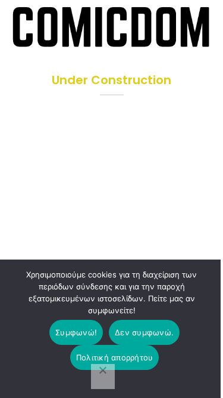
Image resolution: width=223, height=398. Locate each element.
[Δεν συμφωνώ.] (103, 376)
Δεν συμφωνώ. (144, 332)
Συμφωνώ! (76, 332)
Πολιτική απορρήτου (114, 357)
